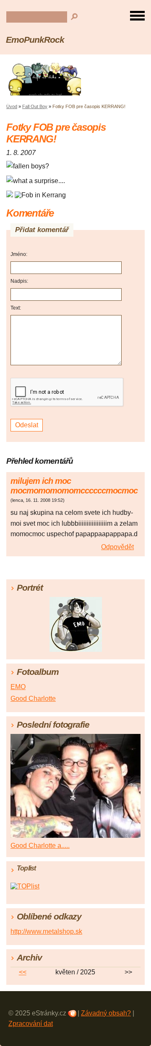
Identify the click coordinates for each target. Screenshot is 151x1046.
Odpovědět (117, 546)
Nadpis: (19, 281)
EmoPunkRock (35, 39)
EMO (18, 686)
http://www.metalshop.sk (46, 931)
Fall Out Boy (34, 106)
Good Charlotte (33, 698)
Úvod (11, 106)
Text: (15, 308)
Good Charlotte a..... (40, 845)
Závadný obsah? (106, 1013)
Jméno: (18, 254)
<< (22, 972)
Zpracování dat (30, 1023)
